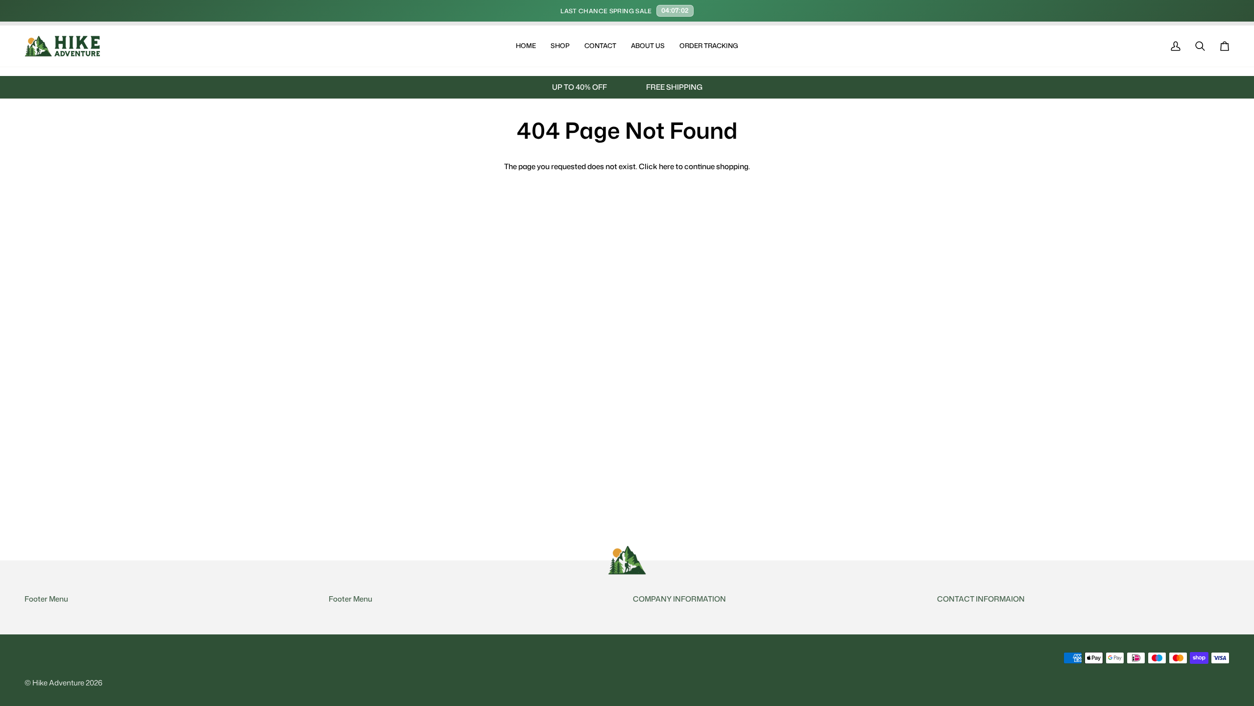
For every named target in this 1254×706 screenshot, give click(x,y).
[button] (560, 46)
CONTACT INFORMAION (981, 599)
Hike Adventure (58, 683)
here (666, 166)
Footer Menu (46, 599)
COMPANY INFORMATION (679, 599)
